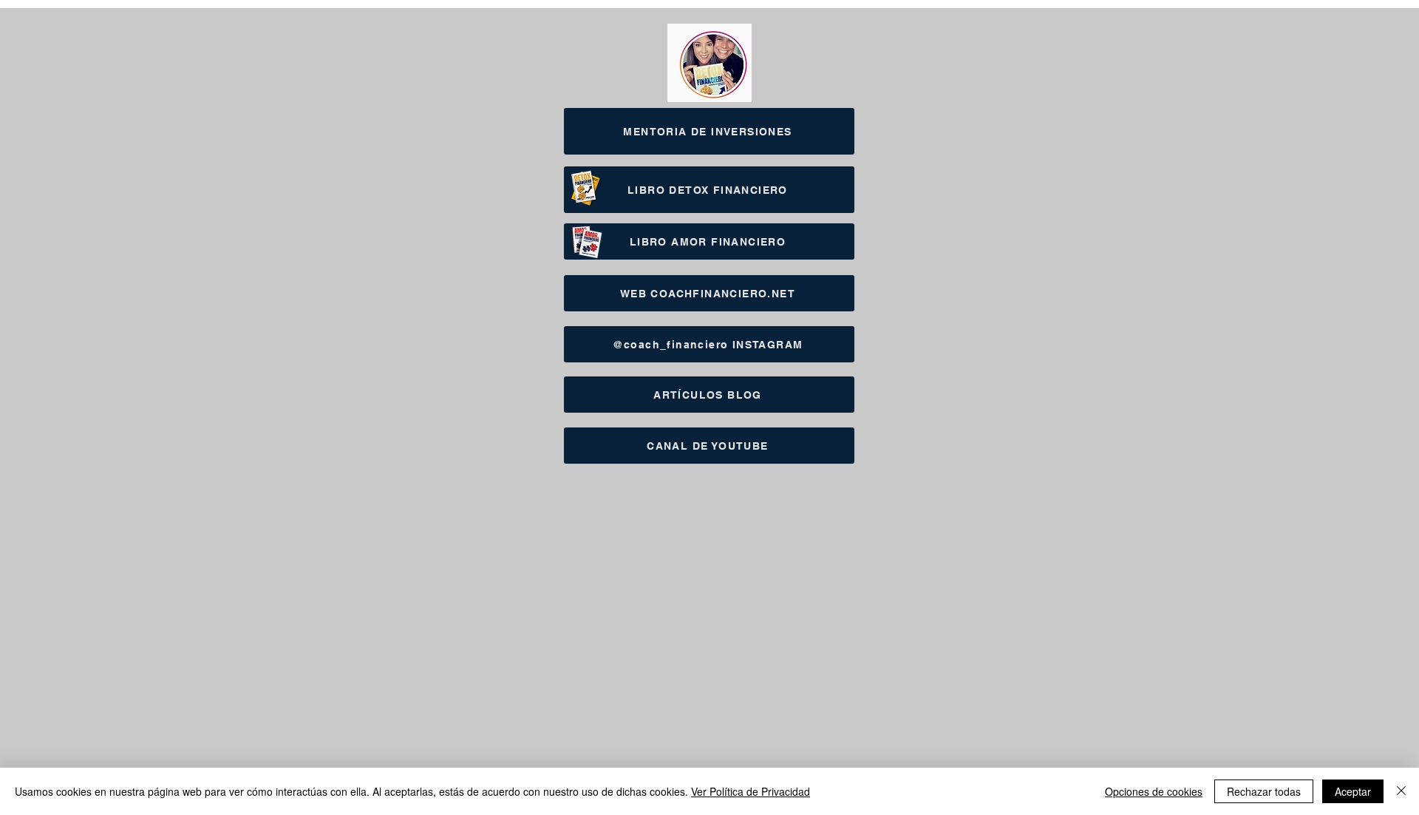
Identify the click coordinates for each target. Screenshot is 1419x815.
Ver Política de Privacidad (750, 791)
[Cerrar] (1401, 791)
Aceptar (1353, 791)
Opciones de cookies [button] (1153, 791)
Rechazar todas (1264, 791)
